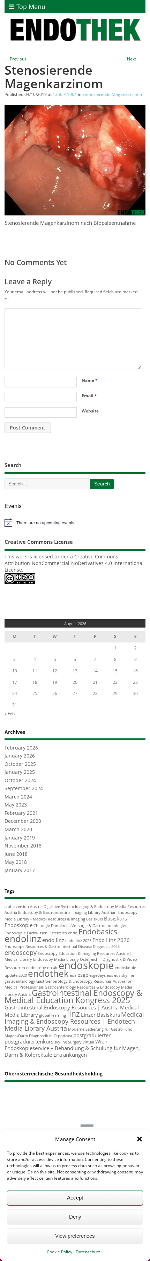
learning (58, 1015)
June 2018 (16, 854)
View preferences (75, 1236)
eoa (73, 975)
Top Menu (30, 6)
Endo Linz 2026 (111, 939)
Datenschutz (88, 1252)
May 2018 (16, 862)
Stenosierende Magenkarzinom (112, 94)
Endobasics (97, 931)
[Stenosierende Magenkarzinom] (75, 213)
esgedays (97, 975)
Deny (75, 1217)
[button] (139, 1139)
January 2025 (20, 772)
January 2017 (20, 870)
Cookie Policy (59, 1252)
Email (89, 396)
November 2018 (23, 846)
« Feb (10, 714)
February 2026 (21, 748)
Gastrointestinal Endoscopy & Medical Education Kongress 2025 (73, 997)
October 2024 (20, 780)
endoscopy (21, 952)
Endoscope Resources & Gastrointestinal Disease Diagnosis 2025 (62, 946)
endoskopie (86, 965)
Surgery (75, 1042)
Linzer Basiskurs (100, 1014)
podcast (65, 1035)
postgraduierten (92, 1035)
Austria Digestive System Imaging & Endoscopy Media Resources (87, 906)
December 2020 (23, 821)
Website (90, 411)
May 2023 (16, 805)
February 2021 (21, 813)
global (44, 1015)
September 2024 (24, 788)
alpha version (17, 906)
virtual (88, 1042)
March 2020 (18, 829)
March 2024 (18, 797)
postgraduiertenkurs (29, 1041)
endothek (48, 973)
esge (82, 974)
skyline (60, 1042)
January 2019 (20, 838)
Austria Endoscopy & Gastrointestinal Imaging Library (52, 912)
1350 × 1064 (65, 94)
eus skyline (124, 975)
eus (110, 975)
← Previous (16, 59)
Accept (75, 1198)
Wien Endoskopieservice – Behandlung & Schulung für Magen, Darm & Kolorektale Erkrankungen (72, 1048)
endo (72, 933)
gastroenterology (20, 981)
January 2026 (20, 756)
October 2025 (20, 764)
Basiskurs (94, 919)
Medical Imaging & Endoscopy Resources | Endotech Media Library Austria (74, 1021)
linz (73, 1013)
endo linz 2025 (78, 940)
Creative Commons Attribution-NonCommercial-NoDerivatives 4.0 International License (74, 563)
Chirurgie (41, 925)
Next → (134, 59)
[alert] (75, 522)
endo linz (53, 939)
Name (90, 380)
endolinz (23, 938)
